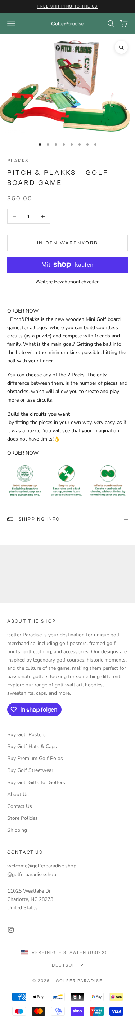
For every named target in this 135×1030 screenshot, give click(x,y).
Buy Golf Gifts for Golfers (36, 782)
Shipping (17, 830)
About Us (18, 794)
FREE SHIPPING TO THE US (67, 6)
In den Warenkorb (67, 243)
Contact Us (19, 806)
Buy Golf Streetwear (30, 770)
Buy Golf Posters (26, 734)
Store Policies (22, 818)
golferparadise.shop (34, 874)
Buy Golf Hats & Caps (32, 746)
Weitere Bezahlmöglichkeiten (67, 281)
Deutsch (64, 965)
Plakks (17, 160)
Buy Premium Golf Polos (35, 758)
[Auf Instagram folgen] (10, 929)
